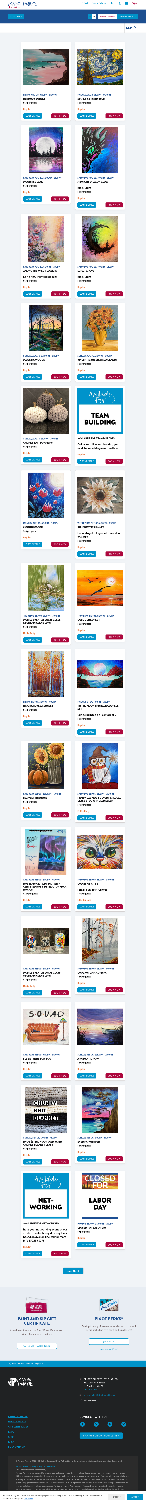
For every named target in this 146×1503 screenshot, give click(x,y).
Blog (11, 1442)
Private (127, 16)
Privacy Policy (36, 1466)
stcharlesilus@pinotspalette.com (99, 1395)
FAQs (11, 1431)
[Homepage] (40, 1382)
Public (107, 16)
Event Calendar (18, 1416)
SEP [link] (129, 28)
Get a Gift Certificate (36, 1345)
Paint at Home (16, 1447)
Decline (116, 1497)
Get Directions (91, 1389)
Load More (73, 1271)
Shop (11, 1437)
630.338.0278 (90, 1400)
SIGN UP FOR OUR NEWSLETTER (101, 1435)
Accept (135, 1497)
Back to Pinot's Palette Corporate (27, 1363)
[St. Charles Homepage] (22, 4)
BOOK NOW (60, 116)
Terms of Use (22, 1466)
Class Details (33, 115)
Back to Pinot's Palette (95, 3)
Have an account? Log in (109, 1349)
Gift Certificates (18, 1426)
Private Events (17, 1421)
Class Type (16, 16)
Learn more (28, 1498)
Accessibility (49, 1466)
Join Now (109, 1341)
